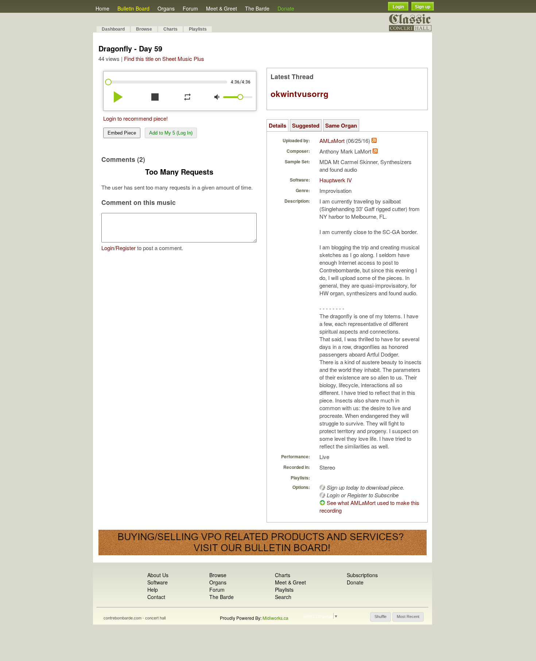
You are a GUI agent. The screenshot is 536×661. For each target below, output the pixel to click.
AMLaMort (332, 140)
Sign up (422, 6)
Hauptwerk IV (335, 180)
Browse (144, 29)
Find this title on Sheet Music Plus (164, 58)
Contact (156, 596)
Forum (190, 8)
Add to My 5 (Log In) (171, 133)
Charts (170, 29)
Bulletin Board (133, 8)
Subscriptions (362, 575)
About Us (157, 575)
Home (102, 8)
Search (283, 596)
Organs (166, 8)
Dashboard (113, 29)
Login (398, 6)
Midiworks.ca (275, 618)
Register (126, 248)
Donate (285, 8)
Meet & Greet (221, 8)
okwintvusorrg (300, 94)
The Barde (257, 8)
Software (157, 582)
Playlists (198, 29)
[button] (380, 617)
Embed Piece (122, 133)
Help (152, 589)
